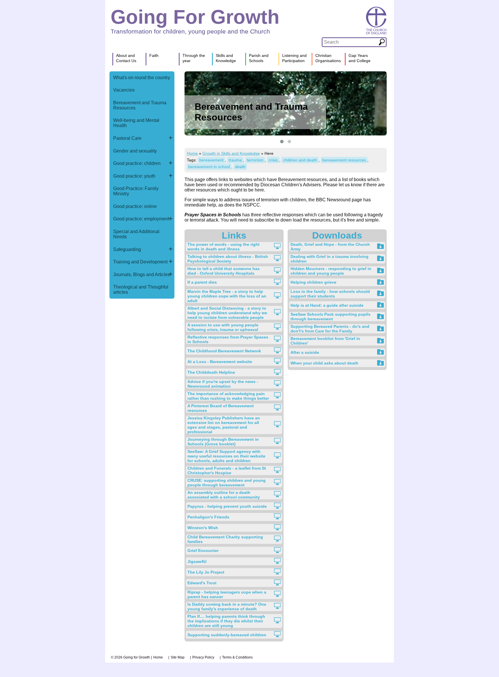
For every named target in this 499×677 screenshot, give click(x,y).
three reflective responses (277, 214)
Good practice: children (137, 163)
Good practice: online (135, 206)
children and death (300, 160)
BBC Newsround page (339, 199)
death (240, 166)
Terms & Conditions (237, 657)
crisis (273, 160)
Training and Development (140, 261)
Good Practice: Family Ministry (136, 191)
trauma (235, 160)
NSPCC (251, 204)
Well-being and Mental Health (136, 123)
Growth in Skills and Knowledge (231, 153)
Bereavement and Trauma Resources (139, 105)
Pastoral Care (127, 138)
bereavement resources (344, 160)
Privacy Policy (203, 657)
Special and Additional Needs (136, 234)
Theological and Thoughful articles (140, 289)
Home (192, 153)
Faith (154, 55)
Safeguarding (127, 249)
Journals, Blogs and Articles (141, 274)
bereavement (211, 160)
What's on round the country (141, 77)
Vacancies (124, 90)
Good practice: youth (134, 176)
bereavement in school (209, 166)
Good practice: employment (141, 218)
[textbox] (350, 42)
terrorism (255, 160)
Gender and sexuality (135, 150)
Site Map (178, 657)
